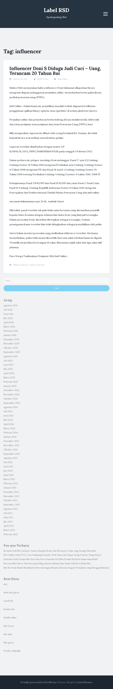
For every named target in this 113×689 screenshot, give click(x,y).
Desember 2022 (11, 492)
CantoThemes (84, 682)
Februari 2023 (11, 483)
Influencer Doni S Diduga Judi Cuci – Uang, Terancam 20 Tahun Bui (55, 71)
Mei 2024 (8, 420)
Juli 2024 (8, 411)
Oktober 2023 (10, 449)
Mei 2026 (8, 318)
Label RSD (56, 10)
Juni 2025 (8, 364)
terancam (40, 265)
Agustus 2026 (11, 305)
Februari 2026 (11, 331)
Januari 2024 (10, 437)
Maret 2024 (9, 428)
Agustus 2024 (11, 407)
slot (5, 584)
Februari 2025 (11, 382)
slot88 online (10, 617)
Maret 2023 (9, 479)
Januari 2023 (10, 487)
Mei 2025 (8, 369)
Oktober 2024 (11, 398)
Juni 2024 (8, 415)
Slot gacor (9, 642)
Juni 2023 (8, 466)
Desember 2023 (11, 441)
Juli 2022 (8, 513)
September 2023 (12, 454)
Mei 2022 (8, 521)
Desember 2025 (11, 339)
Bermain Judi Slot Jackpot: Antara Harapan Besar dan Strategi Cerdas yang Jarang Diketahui (50, 551)
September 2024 (12, 403)
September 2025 (12, 352)
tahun (32, 265)
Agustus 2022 (11, 509)
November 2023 (11, 445)
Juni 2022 (8, 517)
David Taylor (42, 79)
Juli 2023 (8, 462)
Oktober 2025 (11, 348)
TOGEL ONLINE (12, 651)
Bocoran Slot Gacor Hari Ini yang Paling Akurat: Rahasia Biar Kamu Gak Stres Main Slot (47, 563)
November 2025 (12, 343)
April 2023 (9, 475)
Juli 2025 (8, 360)
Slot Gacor (9, 626)
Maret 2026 (9, 326)
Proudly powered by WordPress (38, 682)
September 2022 (12, 504)
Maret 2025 (9, 377)
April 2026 (9, 322)
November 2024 (11, 394)
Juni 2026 (8, 314)
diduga (16, 265)
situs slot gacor (11, 592)
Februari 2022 (11, 534)
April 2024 (9, 424)
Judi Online (63, 79)
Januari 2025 (10, 386)
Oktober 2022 (11, 500)
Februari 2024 (11, 432)
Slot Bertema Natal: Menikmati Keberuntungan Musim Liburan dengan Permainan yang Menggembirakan (56, 567)
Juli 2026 (8, 309)
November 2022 (11, 496)
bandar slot (9, 609)
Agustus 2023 (10, 458)
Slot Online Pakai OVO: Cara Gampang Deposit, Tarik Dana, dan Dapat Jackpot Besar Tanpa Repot (52, 555)
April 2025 (9, 373)
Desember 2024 (11, 390)
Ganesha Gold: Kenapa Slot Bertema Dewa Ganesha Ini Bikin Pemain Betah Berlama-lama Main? (51, 559)
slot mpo (8, 634)
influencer (24, 265)
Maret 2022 (9, 530)
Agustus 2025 (11, 356)
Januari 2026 (10, 335)
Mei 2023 (8, 471)
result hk (8, 601)
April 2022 (9, 526)
